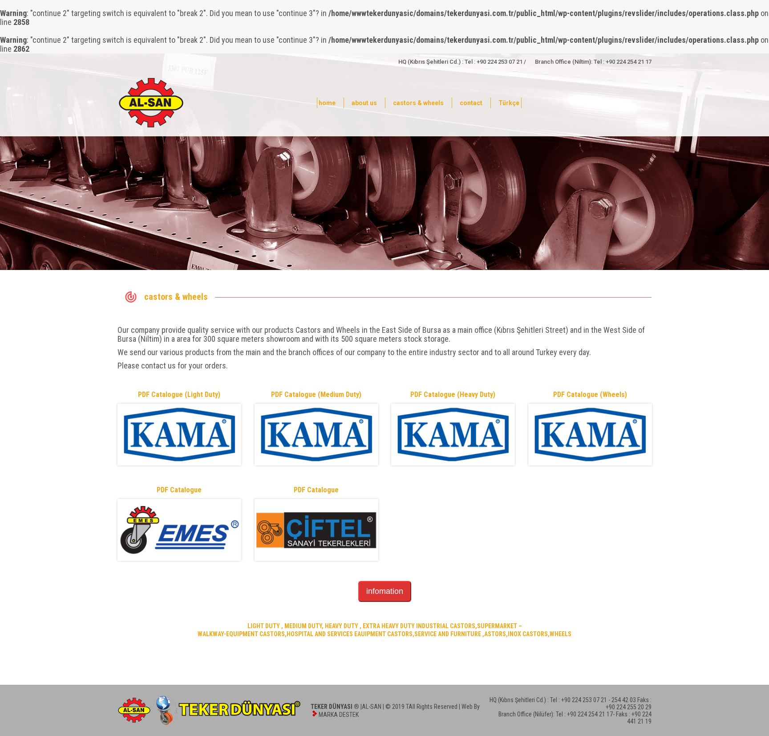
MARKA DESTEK (339, 714)
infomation (384, 591)
